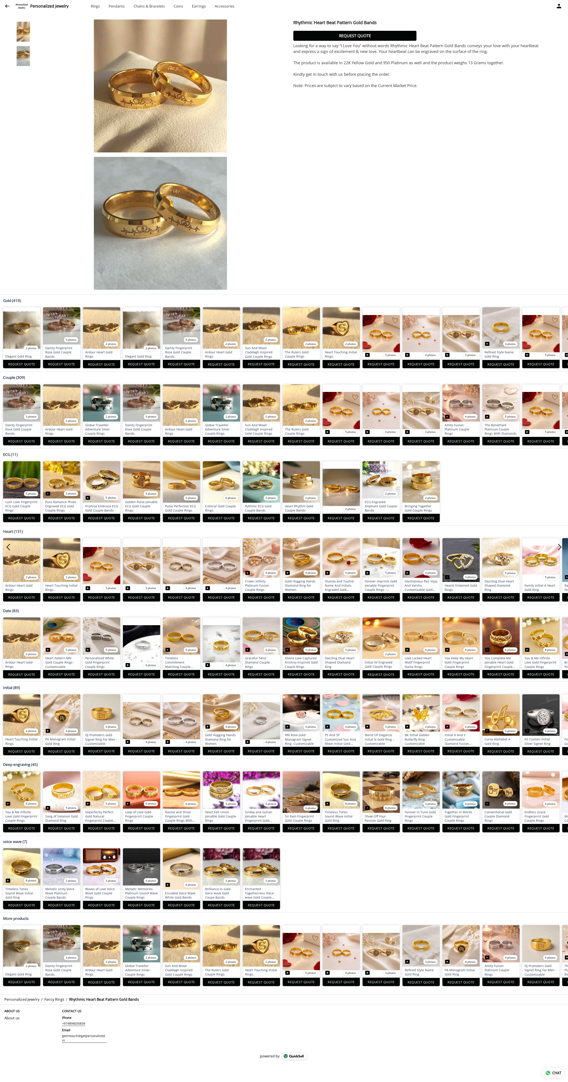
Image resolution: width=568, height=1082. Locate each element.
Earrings (199, 6)
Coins (178, 6)
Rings (95, 6)
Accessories (225, 6)
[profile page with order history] (559, 6)
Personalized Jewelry (49, 6)
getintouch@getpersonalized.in (84, 1038)
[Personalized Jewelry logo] (22, 6)
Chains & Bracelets (149, 6)
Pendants (117, 6)
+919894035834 (73, 1023)
